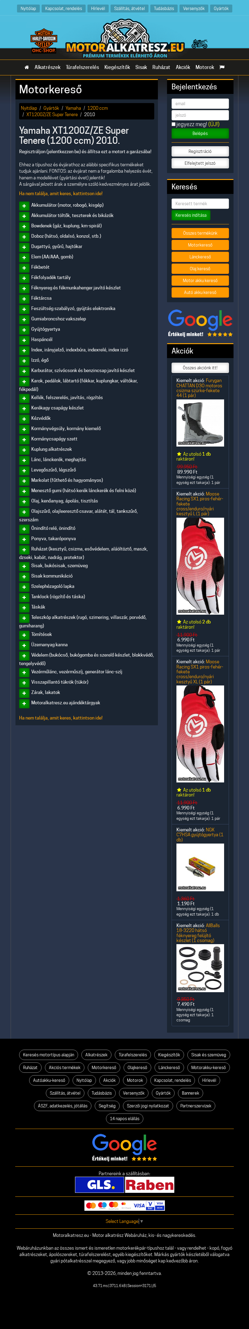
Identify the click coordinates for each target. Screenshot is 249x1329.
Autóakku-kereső (49, 1080)
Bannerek (190, 1093)
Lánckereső (200, 256)
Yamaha (73, 108)
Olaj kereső (200, 268)
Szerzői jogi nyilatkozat (148, 1105)
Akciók (183, 67)
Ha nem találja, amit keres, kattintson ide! (61, 193)
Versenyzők (194, 8)
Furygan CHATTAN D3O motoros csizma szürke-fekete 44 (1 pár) (199, 388)
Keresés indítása (191, 215)
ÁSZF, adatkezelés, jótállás (62, 1105)
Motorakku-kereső (208, 1067)
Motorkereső (200, 245)
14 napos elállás (124, 1118)
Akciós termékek (64, 1067)
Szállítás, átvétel (129, 8)
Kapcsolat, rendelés (63, 8)
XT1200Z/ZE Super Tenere (52, 114)
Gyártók (221, 8)
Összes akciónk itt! (200, 367)
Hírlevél (98, 8)
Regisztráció (200, 151)
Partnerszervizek (195, 1105)
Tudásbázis (164, 8)
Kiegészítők (117, 67)
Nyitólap (28, 8)
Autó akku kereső (200, 292)
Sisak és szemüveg (208, 1054)
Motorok (205, 67)
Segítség (107, 1105)
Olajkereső (137, 1067)
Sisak (141, 67)
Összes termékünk (200, 233)
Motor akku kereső (200, 280)
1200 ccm (97, 108)
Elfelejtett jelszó (200, 163)
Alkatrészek (47, 67)
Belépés (200, 133)
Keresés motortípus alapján (48, 1054)
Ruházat (161, 67)
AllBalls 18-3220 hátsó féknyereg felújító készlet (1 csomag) (198, 933)
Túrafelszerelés (82, 67)
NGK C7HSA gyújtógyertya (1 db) (199, 834)
